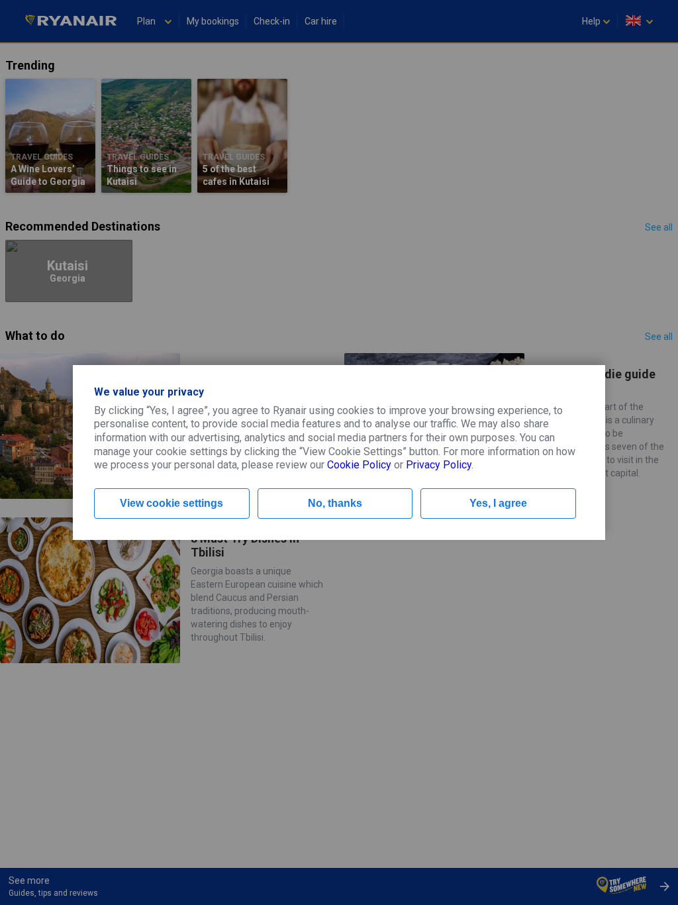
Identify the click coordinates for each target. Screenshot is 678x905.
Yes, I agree (498, 503)
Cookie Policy (359, 464)
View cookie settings (171, 503)
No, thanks (335, 503)
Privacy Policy (438, 464)
